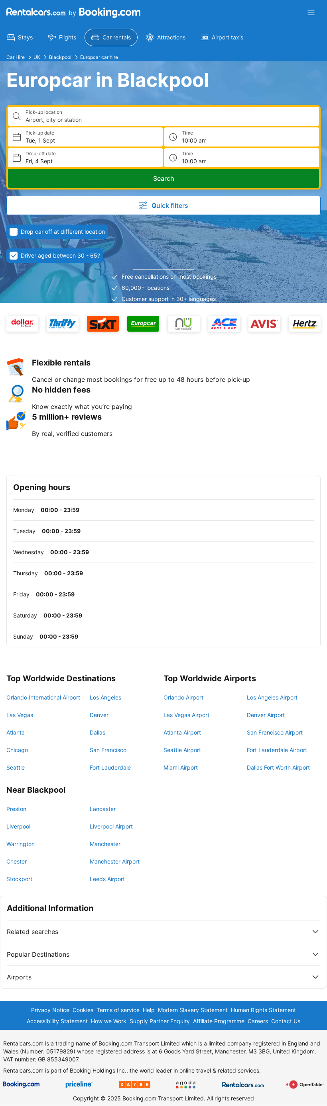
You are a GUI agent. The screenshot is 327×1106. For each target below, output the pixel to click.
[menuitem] (19, 37)
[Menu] (311, 12)
